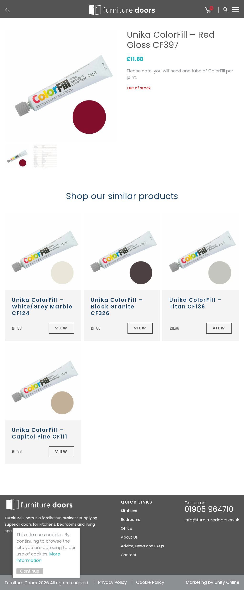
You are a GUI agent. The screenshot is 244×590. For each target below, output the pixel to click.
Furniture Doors (122, 10)
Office (126, 528)
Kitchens (129, 511)
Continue (29, 571)
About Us (129, 537)
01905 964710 (7, 10)
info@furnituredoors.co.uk (211, 520)
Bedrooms (130, 519)
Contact (129, 555)
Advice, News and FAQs (142, 546)
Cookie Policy (150, 582)
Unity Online (226, 582)
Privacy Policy (112, 582)
